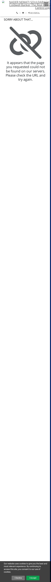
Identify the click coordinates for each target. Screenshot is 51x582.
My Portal (35, 13)
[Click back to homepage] (25, 4)
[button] (46, 4)
